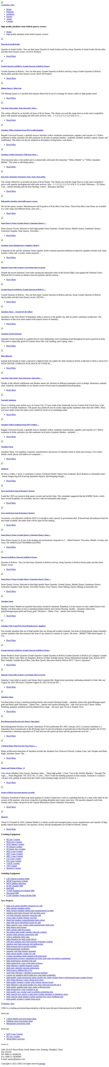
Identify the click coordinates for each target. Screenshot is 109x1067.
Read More (11, 56)
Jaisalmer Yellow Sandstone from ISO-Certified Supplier (22, 130)
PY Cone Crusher (13, 861)
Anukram (4, 469)
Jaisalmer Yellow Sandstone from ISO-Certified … (20, 425)
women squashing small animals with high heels (26, 956)
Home (9, 9)
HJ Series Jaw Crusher (15, 849)
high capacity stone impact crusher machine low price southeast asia (34, 997)
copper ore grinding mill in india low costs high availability (31, 975)
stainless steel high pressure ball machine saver (25, 913)
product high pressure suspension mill (22, 934)
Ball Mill (10, 888)
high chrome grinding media (18, 908)
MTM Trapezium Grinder (17, 881)
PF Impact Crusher (14, 847)
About (9, 19)
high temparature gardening (17, 949)
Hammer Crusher (13, 868)
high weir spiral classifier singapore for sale (24, 906)
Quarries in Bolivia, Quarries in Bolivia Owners (19, 557)
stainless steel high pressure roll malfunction (24, 944)
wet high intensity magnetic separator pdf (23, 915)
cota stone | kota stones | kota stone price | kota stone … (21, 378)
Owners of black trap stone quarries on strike (18, 792)
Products (10, 12)
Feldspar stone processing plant (19, 1021)
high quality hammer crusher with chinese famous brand (29, 982)
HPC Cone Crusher (14, 856)
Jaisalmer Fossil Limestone (11, 334)
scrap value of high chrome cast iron (21, 918)
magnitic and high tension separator (21, 951)
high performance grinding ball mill (21, 961)
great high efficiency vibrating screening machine (27, 973)
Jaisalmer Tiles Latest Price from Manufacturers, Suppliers (23, 626)
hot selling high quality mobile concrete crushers (26, 932)
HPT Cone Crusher (14, 854)
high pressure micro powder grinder (21, 946)
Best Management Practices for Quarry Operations (20, 721)
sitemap (42, 1063)
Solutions (10, 14)
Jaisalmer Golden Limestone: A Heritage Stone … (19, 155)
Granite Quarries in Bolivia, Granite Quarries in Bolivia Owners (25, 66)
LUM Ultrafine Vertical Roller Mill (21, 895)
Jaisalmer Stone (7, 447)
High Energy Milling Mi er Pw (19, 970)
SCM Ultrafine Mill (14, 886)
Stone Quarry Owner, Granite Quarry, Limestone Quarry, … (23, 223)
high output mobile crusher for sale (20, 953)
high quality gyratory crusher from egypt (23, 999)
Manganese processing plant (18, 1023)
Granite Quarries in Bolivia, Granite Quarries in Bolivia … (23, 290)
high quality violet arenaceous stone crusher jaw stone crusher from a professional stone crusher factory (49, 977)
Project (9, 16)
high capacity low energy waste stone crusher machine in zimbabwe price (37, 994)
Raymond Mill (12, 893)
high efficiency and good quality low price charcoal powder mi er (33, 985)
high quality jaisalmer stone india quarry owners (19, 201)
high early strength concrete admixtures (22, 968)
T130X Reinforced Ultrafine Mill (20, 891)
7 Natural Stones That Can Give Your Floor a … (19, 746)
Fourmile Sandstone (8, 400)
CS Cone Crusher (13, 859)
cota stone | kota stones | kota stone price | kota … (19, 108)
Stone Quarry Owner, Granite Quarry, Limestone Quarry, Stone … (26, 535)
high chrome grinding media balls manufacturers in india (30, 910)
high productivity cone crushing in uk (22, 989)
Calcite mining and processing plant (21, 1019)
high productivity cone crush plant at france (24, 963)
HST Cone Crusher (14, 851)
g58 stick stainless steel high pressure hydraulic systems (29, 942)
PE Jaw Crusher (13, 839)
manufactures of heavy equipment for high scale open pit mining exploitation (38, 958)
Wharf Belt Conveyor (15, 1039)
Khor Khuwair (6, 356)
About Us (4, 817)
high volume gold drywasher (18, 930)
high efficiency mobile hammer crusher (22, 965)
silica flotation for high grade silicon (21, 939)
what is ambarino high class (18, 937)
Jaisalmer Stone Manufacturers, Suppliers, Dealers (20, 245)
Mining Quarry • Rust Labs (11, 88)
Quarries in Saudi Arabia (10, 44)
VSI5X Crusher (13, 863)
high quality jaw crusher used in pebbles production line (29, 992)
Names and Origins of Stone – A (13, 768)
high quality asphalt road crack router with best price (28, 987)
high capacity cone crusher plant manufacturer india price (30, 925)
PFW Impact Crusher (15, 844)
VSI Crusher (11, 866)
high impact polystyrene (16, 927)
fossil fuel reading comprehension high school (25, 920)
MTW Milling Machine (16, 883)
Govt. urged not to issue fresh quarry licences (18, 491)
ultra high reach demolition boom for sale (23, 922)
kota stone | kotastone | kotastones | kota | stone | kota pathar (23, 177)
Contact (9, 21)
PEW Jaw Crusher (14, 842)
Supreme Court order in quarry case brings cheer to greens (23, 267)
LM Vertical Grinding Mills (17, 879)
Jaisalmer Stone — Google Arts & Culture (17, 312)
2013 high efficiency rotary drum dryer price (25, 980)
